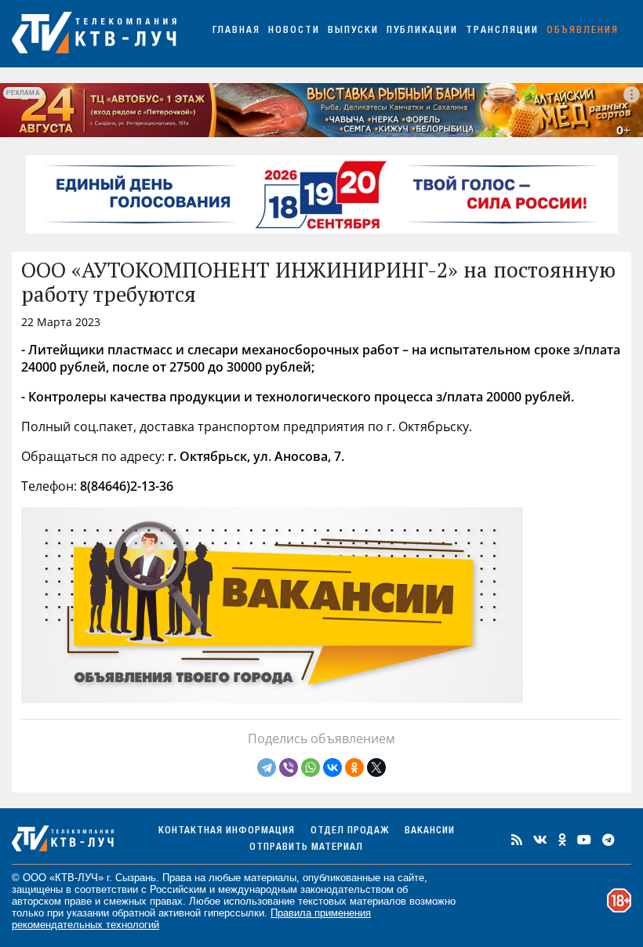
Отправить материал (306, 848)
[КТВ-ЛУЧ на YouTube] (584, 840)
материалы (270, 878)
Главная (236, 31)
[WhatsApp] (310, 767)
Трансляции (502, 31)
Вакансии (430, 831)
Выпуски (353, 31)
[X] (376, 767)
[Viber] (288, 767)
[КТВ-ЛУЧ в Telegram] (608, 840)
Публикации (422, 31)
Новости (294, 31)
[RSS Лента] (516, 840)
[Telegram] (266, 767)
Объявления (583, 31)
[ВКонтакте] (332, 767)
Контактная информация (226, 831)
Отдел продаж (350, 831)
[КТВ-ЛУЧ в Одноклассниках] (562, 840)
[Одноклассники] (354, 767)
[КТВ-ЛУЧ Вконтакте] (540, 840)
